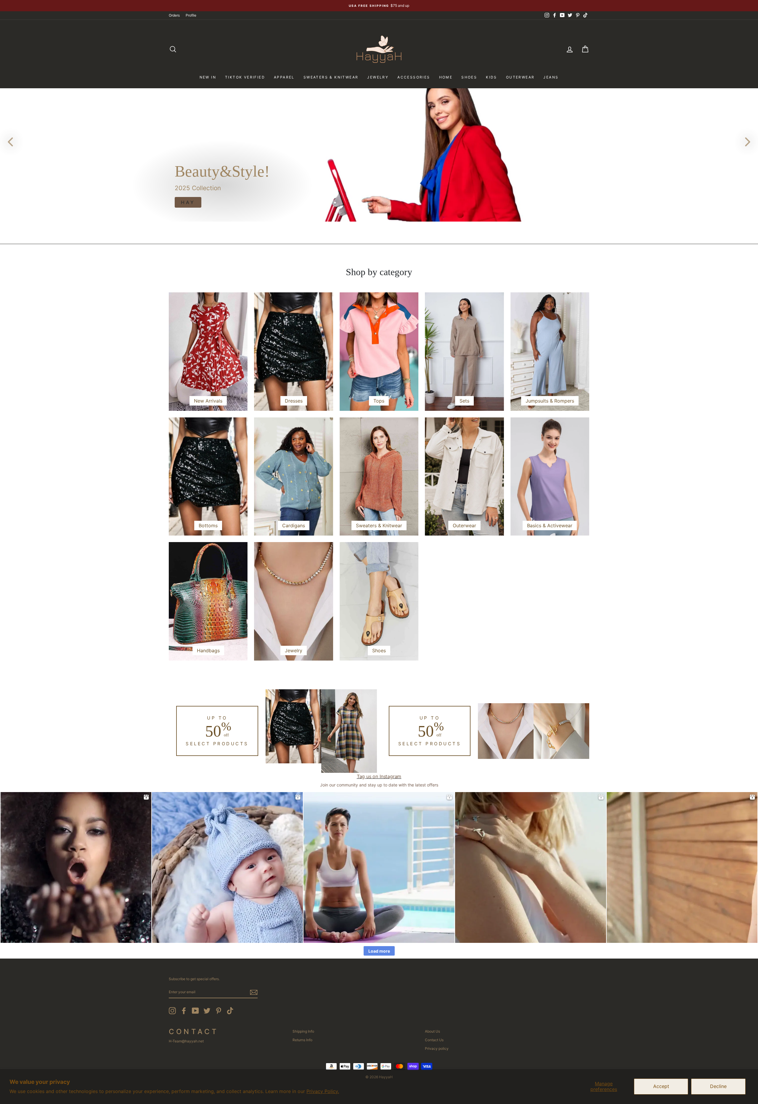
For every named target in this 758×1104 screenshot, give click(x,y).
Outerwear (520, 77)
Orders (174, 15)
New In (208, 77)
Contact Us (434, 1040)
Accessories (413, 77)
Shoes (469, 77)
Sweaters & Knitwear (331, 77)
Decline (718, 1086)
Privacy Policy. (322, 1091)
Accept (661, 1086)
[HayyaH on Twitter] (207, 1010)
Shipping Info (303, 1031)
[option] (379, 5)
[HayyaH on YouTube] (195, 1010)
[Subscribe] (254, 992)
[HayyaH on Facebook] (183, 1010)
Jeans (550, 77)
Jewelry (377, 77)
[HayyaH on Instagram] (172, 1010)
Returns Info (302, 1040)
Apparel (284, 77)
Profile (191, 15)
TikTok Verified (245, 77)
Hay (188, 202)
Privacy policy (437, 1048)
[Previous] (10, 141)
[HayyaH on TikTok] (230, 1010)
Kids (491, 77)
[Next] (748, 141)
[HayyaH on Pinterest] (218, 1010)
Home (446, 77)
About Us (432, 1031)
